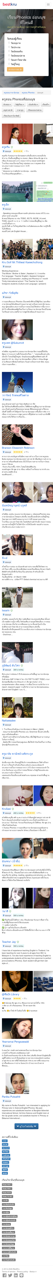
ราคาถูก (20, 110)
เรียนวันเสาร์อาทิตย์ (11, 115)
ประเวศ (5, 1144)
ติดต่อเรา (33, 1271)
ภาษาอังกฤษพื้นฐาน (8, 1232)
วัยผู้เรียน (19, 104)
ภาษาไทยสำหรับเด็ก (9, 1260)
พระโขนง (5, 1151)
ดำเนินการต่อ (14, 69)
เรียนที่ (45, 104)
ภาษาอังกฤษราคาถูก (9, 1236)
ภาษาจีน (5, 1200)
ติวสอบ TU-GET (7, 1197)
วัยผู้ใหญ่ (15, 64)
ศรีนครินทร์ (6, 1159)
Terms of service (8, 1271)
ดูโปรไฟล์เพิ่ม (26, 1126)
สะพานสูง (5, 1166)
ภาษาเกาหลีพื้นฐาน (8, 1248)
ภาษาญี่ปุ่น (6, 1212)
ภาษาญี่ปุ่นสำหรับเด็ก (9, 1220)
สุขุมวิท (5, 1169)
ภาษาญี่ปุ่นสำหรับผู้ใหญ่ (10, 1216)
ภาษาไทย (5, 1256)
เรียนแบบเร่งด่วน (34, 110)
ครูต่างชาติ (8, 110)
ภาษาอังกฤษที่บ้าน (8, 1228)
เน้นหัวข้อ (33, 104)
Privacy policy (22, 1271)
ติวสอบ (7, 104)
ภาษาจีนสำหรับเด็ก (8, 1204)
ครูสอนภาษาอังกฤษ (11, 92)
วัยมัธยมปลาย (18, 55)
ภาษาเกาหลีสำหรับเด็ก (9, 1252)
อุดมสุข (5, 1173)
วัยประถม (15, 47)
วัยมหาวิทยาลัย (18, 59)
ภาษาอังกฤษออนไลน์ (9, 1240)
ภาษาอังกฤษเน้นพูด (8, 1244)
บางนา (5, 1141)
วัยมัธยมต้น (17, 51)
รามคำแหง (6, 1155)
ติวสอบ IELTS (7, 1193)
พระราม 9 (6, 1148)
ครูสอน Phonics (28, 92)
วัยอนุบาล (16, 43)
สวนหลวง (5, 1162)
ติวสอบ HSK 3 (7, 1185)
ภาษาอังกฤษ (6, 1224)
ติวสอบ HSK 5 (7, 1189)
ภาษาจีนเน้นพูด (7, 1208)
